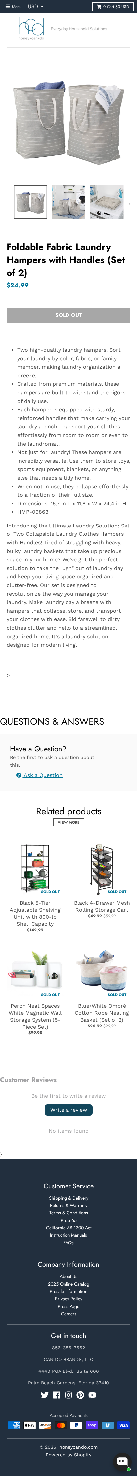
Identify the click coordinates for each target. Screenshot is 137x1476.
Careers (68, 1313)
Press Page (68, 1306)
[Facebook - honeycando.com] (57, 1395)
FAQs (68, 1242)
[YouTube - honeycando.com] (92, 1395)
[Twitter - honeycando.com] (45, 1395)
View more (69, 822)
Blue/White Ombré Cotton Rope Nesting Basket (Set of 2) (102, 1013)
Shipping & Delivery (68, 1198)
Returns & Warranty (68, 1205)
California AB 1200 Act (68, 1227)
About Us (68, 1276)
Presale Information (68, 1291)
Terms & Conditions (68, 1212)
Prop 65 (69, 1220)
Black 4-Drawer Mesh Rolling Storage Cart (102, 906)
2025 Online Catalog (68, 1284)
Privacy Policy (68, 1298)
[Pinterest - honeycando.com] (80, 1395)
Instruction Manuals (68, 1235)
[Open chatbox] (122, 1462)
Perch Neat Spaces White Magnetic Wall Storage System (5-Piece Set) (35, 1016)
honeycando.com (78, 1447)
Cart (116, 7)
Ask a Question (42, 775)
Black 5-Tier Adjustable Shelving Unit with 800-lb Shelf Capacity (35, 913)
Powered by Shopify (68, 1454)
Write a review (68, 1110)
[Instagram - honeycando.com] (68, 1395)
